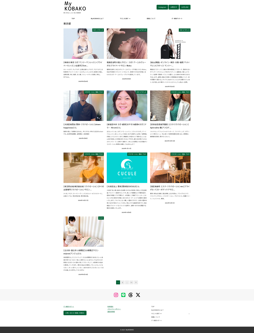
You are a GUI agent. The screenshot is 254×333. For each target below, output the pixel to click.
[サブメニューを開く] (189, 313)
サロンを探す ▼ (156, 314)
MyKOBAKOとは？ (157, 310)
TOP (152, 307)
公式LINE (185, 7)
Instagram (162, 7)
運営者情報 (111, 312)
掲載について (155, 317)
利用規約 (110, 307)
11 (131, 282)
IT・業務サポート (69, 307)
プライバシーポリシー (114, 309)
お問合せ (173, 7)
